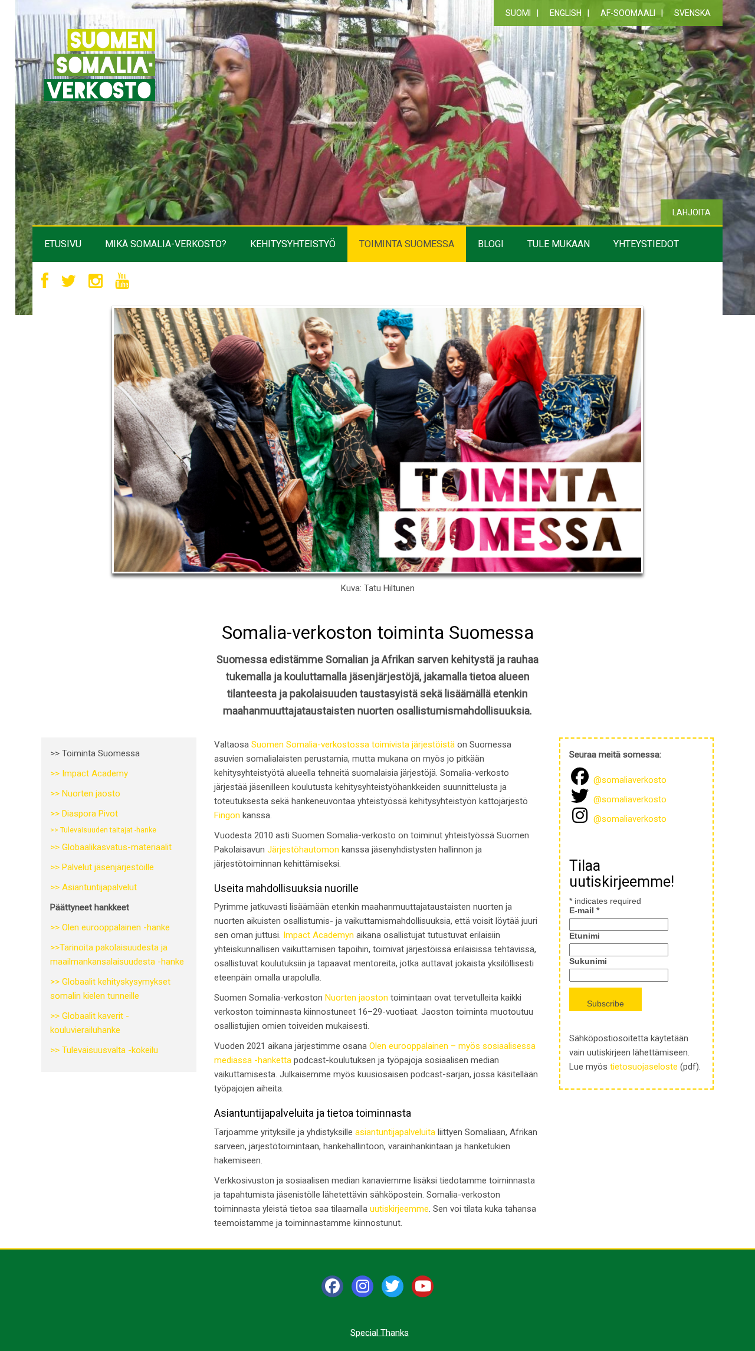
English (566, 13)
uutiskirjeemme (399, 1209)
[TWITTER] (68, 282)
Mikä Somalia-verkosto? (165, 244)
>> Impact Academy (89, 773)
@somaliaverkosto (629, 780)
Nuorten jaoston (356, 997)
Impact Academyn (318, 935)
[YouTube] (423, 1286)
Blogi (491, 244)
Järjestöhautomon (303, 849)
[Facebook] (332, 1286)
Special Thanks (379, 1332)
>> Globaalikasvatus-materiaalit (111, 847)
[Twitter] (392, 1286)
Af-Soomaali (627, 13)
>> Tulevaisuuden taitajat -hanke (103, 830)
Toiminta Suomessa (406, 244)
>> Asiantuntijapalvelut (93, 887)
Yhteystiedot (646, 244)
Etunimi (584, 935)
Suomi (518, 13)
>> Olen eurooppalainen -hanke (110, 927)
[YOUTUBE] (122, 282)
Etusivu (62, 244)
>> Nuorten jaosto (85, 793)
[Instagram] (362, 1286)
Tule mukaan (558, 244)
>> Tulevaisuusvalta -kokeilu (104, 1050)
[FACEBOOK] (44, 282)
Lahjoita (691, 212)
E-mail (584, 910)
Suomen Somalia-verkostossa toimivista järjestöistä (353, 744)
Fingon (227, 815)
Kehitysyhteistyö (293, 244)
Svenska (692, 13)
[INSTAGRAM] (95, 282)
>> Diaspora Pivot (84, 813)
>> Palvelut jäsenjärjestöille (102, 867)
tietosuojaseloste (644, 1066)
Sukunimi (588, 961)
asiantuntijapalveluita (395, 1132)
